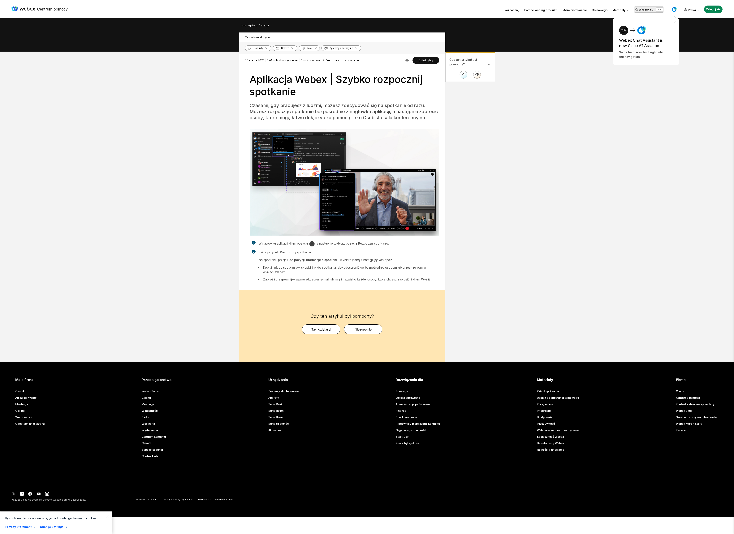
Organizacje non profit (411, 430)
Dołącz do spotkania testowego (558, 397)
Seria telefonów (279, 423)
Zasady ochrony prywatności (178, 499)
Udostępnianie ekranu (30, 423)
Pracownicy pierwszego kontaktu (418, 423)
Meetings (21, 404)
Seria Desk (275, 404)
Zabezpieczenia (152, 449)
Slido (145, 417)
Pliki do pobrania (548, 391)
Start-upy (402, 436)
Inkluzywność (546, 423)
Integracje (544, 410)
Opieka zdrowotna (408, 397)
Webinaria (148, 423)
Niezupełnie (363, 329)
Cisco (680, 391)
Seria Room (276, 410)
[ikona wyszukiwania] (636, 9)
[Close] (107, 516)
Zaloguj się (713, 9)
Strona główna (249, 25)
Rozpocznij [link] (511, 10)
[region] (56, 522)
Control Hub (150, 456)
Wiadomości (23, 417)
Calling (20, 410)
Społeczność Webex (550, 436)
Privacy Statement (18, 526)
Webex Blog (684, 410)
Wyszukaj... (646, 9)
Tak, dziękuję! (321, 329)
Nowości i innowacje (550, 449)
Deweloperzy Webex (550, 443)
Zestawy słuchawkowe (283, 391)
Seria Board (276, 417)
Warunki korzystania (147, 499)
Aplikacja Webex (26, 397)
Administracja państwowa (413, 404)
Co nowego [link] (599, 10)
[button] (674, 10)
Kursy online (545, 404)
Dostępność (545, 417)
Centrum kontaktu (154, 436)
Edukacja (402, 391)
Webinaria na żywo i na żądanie (558, 430)
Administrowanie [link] (575, 10)
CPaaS (146, 443)
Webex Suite (150, 391)
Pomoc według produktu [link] (541, 10)
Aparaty (273, 397)
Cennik (19, 391)
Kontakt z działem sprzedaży (695, 404)
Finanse (401, 410)
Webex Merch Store (689, 423)
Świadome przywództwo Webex (697, 417)
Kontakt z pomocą (688, 397)
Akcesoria (275, 430)
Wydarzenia (150, 430)
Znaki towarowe (224, 499)
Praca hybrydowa (407, 443)
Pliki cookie (204, 499)
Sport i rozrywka (406, 417)
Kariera (681, 430)
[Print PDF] (407, 60)
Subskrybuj (426, 60)
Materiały (619, 10)
